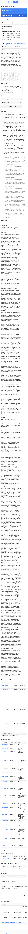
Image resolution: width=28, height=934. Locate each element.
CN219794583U (5, 841)
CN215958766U (5, 788)
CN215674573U (5, 768)
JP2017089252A (5, 695)
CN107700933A (5, 709)
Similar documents (21, 43)
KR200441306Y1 (5, 781)
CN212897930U (5, 838)
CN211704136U (5, 748)
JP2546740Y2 (4, 834)
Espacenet (10, 46)
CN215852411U (5, 820)
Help (9, 933)
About (2, 932)
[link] (12, 88)
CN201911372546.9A (6, 858)
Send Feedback (9, 932)
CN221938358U (5, 764)
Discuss (20, 46)
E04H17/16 (6, 86)
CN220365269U (5, 799)
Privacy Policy (4, 933)
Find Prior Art (15, 15)
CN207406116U (5, 723)
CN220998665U (5, 845)
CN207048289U (5, 714)
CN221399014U (5, 814)
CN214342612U (5, 792)
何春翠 (7, 20)
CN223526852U (5, 824)
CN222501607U (5, 829)
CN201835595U (5, 685)
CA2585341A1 (5, 744)
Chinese (10, 19)
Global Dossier (15, 46)
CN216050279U (5, 803)
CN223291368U (5, 807)
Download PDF (7, 15)
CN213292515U (5, 795)
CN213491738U (5, 755)
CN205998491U (5, 772)
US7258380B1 (5, 760)
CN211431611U (5, 776)
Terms (23, 932)
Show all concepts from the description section (11, 922)
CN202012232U (5, 689)
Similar (21, 15)
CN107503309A (5, 698)
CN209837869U (5, 729)
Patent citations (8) (8, 43)
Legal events (14, 43)
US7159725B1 (5, 785)
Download (18, 902)
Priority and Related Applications (8, 44)
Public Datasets (17, 932)
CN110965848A (5, 751)
